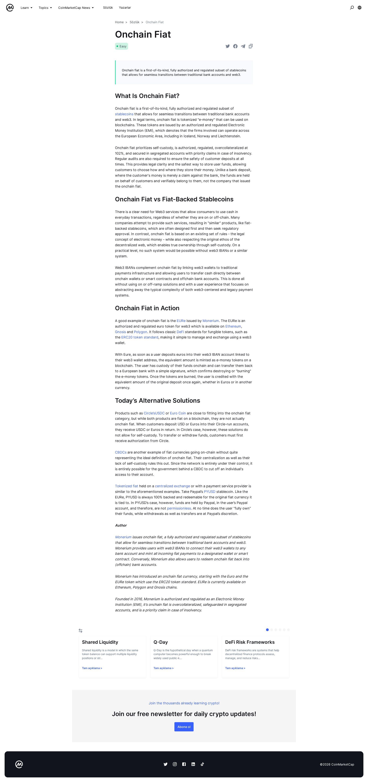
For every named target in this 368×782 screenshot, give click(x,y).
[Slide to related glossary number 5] (288, 629)
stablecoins (124, 114)
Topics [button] (43, 7)
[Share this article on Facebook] (235, 46)
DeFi (180, 332)
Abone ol (184, 727)
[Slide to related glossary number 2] (275, 629)
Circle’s (149, 413)
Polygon (140, 332)
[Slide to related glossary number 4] (284, 629)
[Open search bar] (352, 8)
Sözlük (135, 22)
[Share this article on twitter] (227, 46)
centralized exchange (172, 486)
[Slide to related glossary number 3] (280, 629)
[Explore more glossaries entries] (80, 630)
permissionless (179, 508)
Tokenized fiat (126, 486)
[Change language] (359, 8)
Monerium (211, 321)
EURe (181, 321)
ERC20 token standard (139, 337)
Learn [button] (25, 7)
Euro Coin (178, 413)
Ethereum (233, 326)
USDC (160, 413)
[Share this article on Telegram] (243, 46)
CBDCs (121, 452)
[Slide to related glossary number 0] (267, 629)
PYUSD (209, 492)
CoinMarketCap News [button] (74, 7)
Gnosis (120, 332)
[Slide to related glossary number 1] (271, 629)
